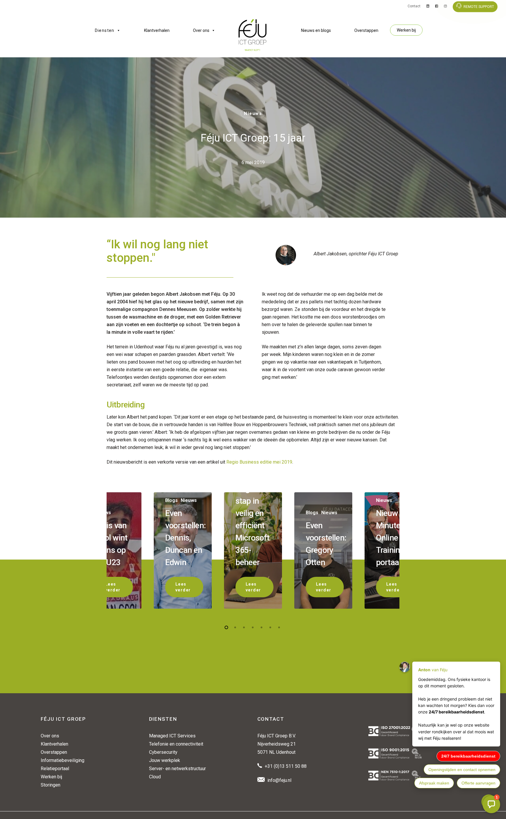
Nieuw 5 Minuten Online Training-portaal (391, 537)
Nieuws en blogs (316, 30)
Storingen (50, 785)
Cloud (155, 777)
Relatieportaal (55, 768)
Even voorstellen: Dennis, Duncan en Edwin (185, 537)
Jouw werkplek (164, 760)
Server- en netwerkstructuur (177, 768)
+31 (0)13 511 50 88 (286, 766)
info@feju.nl (279, 780)
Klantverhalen (157, 30)
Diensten (104, 30)
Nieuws (253, 113)
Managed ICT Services (172, 736)
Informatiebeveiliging (62, 760)
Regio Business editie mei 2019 (259, 462)
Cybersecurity (163, 752)
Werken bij (406, 30)
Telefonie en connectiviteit (176, 744)
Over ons (201, 30)
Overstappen (366, 30)
